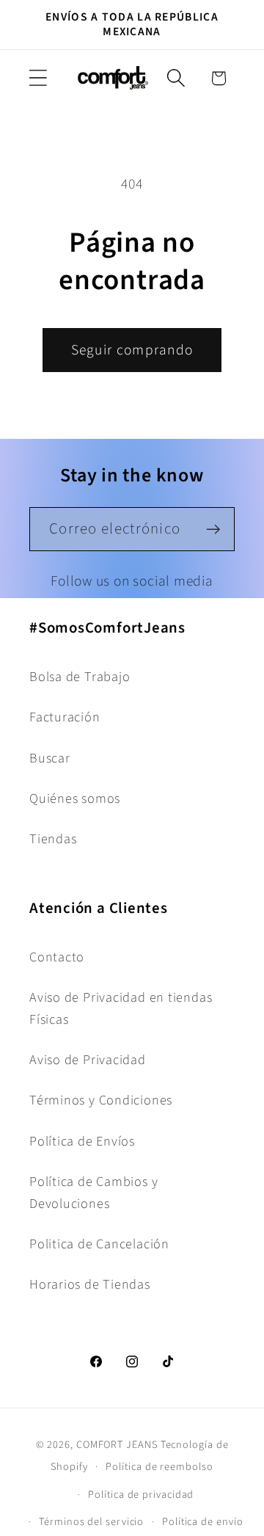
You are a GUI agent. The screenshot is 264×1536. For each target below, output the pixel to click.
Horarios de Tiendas (89, 1284)
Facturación (64, 717)
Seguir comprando (132, 350)
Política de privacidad (141, 1494)
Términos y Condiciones (100, 1100)
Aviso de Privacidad (87, 1059)
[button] (38, 78)
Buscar (49, 758)
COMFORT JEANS (117, 1444)
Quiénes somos (74, 798)
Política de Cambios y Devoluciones (93, 1192)
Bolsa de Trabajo (79, 676)
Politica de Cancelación (99, 1243)
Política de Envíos (82, 1141)
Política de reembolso (159, 1466)
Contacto (56, 957)
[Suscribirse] (213, 529)
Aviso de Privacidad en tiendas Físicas (120, 1008)
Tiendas (52, 838)
